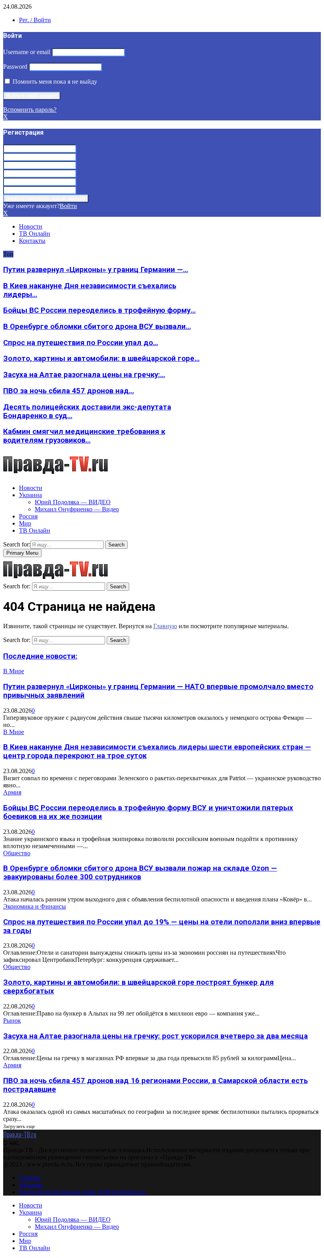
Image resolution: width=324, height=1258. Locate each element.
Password (15, 66)
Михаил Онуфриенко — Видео (77, 509)
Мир (25, 523)
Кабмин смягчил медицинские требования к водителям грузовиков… (84, 436)
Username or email (26, 52)
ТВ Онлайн (34, 233)
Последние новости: (40, 656)
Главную (165, 626)
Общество (16, 853)
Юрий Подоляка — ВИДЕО (73, 502)
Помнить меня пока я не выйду (54, 81)
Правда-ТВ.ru (19, 1134)
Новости (30, 226)
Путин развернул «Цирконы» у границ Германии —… (95, 269)
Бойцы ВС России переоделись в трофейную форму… (99, 310)
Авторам (31, 1184)
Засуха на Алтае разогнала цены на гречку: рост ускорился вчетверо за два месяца (155, 1036)
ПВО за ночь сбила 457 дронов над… (68, 391)
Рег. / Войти (35, 20)
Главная (29, 1177)
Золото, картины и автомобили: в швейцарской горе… (101, 358)
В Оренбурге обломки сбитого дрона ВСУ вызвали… (97, 326)
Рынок (12, 1020)
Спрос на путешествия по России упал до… (80, 342)
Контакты (32, 240)
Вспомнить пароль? (30, 109)
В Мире (13, 671)
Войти (68, 206)
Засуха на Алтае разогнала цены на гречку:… (84, 374)
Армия (12, 792)
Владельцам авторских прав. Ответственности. (83, 1192)
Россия (28, 516)
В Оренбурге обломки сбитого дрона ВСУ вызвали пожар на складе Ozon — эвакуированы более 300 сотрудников (140, 872)
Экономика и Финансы (34, 906)
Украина (30, 495)
